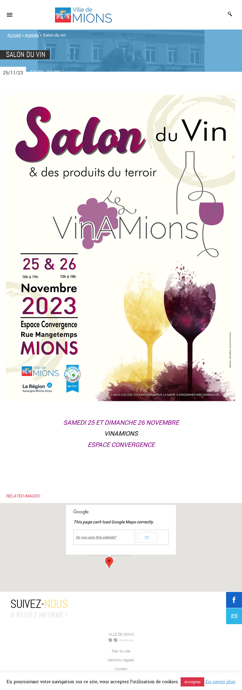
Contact (121, 668)
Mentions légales (121, 660)
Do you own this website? (96, 537)
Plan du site (121, 651)
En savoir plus (220, 681)
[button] (109, 562)
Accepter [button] (192, 681)
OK (147, 537)
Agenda (32, 35)
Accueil (14, 35)
